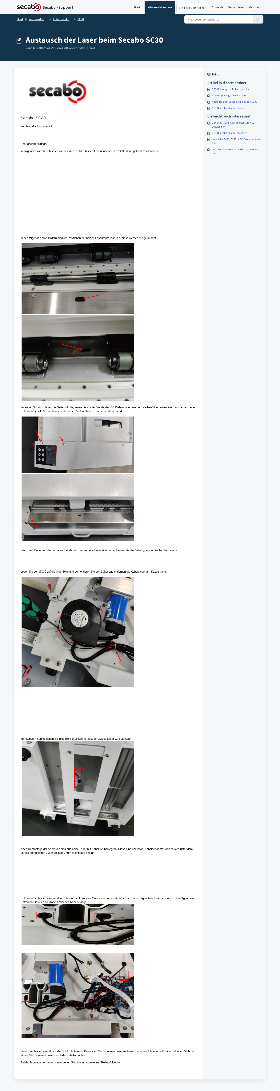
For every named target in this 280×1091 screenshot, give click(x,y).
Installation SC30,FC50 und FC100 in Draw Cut (235, 151)
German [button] (254, 7)
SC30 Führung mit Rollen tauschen (231, 89)
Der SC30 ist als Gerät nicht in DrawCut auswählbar (233, 124)
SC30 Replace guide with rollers (230, 95)
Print (215, 74)
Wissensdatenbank (160, 7)
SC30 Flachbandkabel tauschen (229, 108)
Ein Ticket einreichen (192, 8)
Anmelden (218, 7)
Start (137, 7)
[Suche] (258, 19)
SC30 (81, 19)
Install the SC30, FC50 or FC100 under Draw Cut (236, 141)
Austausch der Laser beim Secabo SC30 (234, 101)
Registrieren (236, 7)
